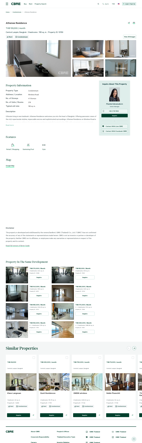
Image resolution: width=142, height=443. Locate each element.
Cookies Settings (86, 245)
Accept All (54, 245)
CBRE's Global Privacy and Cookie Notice (64, 238)
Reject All (64, 245)
